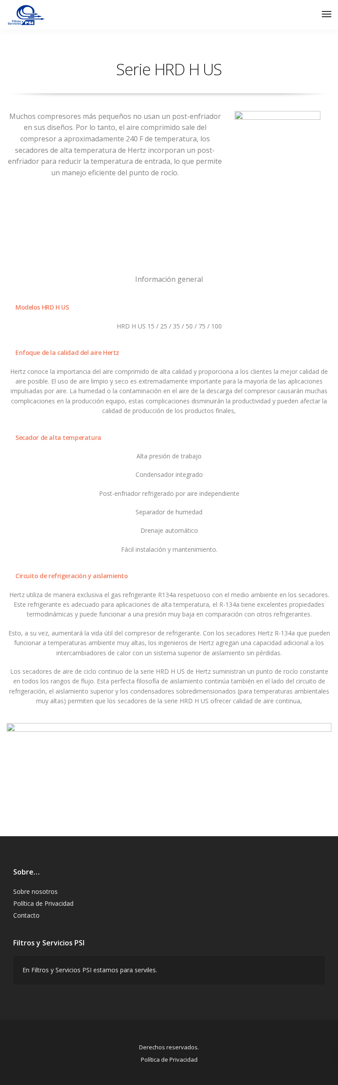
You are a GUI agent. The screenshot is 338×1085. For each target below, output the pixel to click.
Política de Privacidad (43, 903)
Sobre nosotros (35, 891)
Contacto (26, 915)
